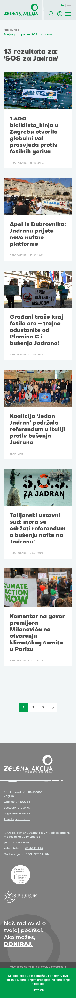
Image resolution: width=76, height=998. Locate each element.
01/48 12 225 (34, 848)
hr (62, 5)
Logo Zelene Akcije (17, 814)
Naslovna (10, 30)
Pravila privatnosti (17, 819)
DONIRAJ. (18, 944)
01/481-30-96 (19, 843)
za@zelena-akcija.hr (18, 808)
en (69, 5)
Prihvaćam (38, 989)
